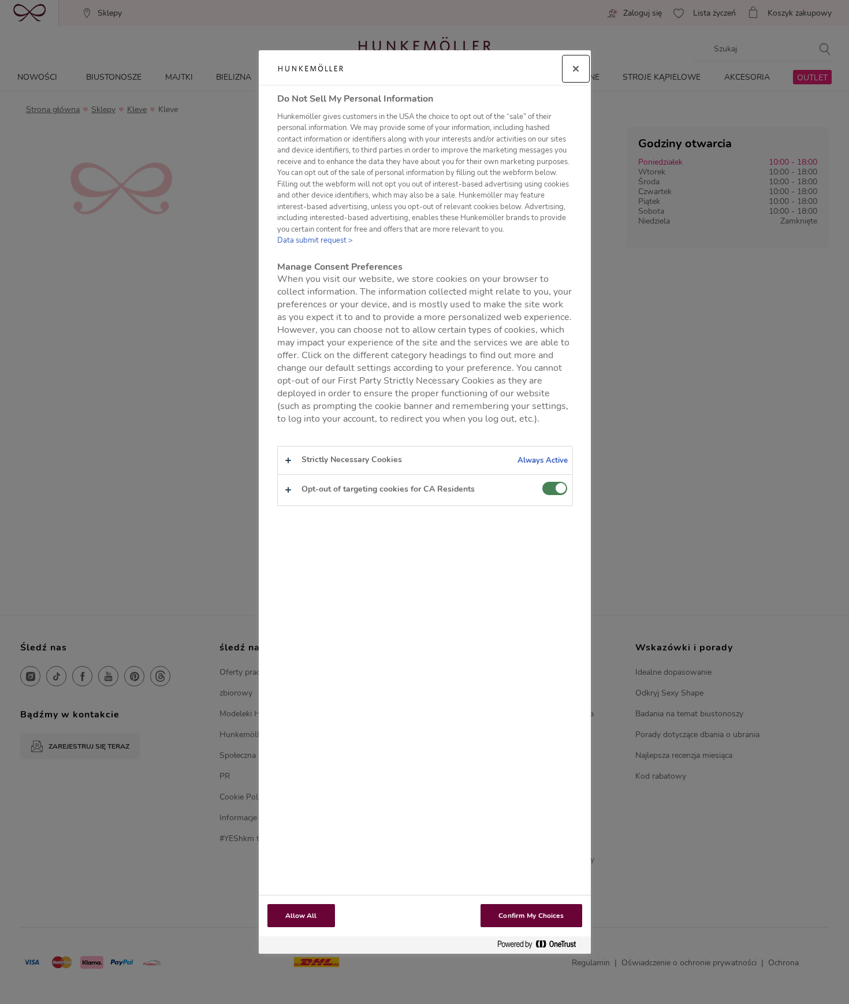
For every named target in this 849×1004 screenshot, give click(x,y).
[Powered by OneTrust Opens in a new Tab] (541, 945)
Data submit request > (315, 240)
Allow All (301, 915)
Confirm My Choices (531, 915)
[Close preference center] (576, 68)
